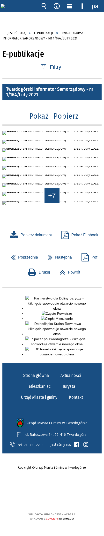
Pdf (87, 255)
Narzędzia (56, 6)
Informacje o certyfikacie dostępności (52, 483)
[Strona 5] (52, 168)
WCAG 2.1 (67, 500)
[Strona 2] (52, 142)
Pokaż (39, 116)
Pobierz (66, 116)
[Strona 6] (52, 176)
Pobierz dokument (36, 235)
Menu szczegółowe (82, 6)
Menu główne (69, 6)
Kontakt (76, 397)
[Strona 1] (52, 133)
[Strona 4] (52, 159)
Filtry (55, 67)
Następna (58, 255)
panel (95, 6)
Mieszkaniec (40, 386)
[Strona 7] (52, 185)
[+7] (52, 203)
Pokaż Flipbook (84, 235)
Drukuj (37, 270)
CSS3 (51, 500)
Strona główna (36, 375)
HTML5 (44, 500)
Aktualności (70, 375)
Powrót (68, 270)
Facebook (76, 444)
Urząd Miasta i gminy (39, 397)
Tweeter (85, 444)
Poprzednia (22, 255)
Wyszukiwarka (44, 6)
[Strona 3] (52, 150)
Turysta (68, 386)
